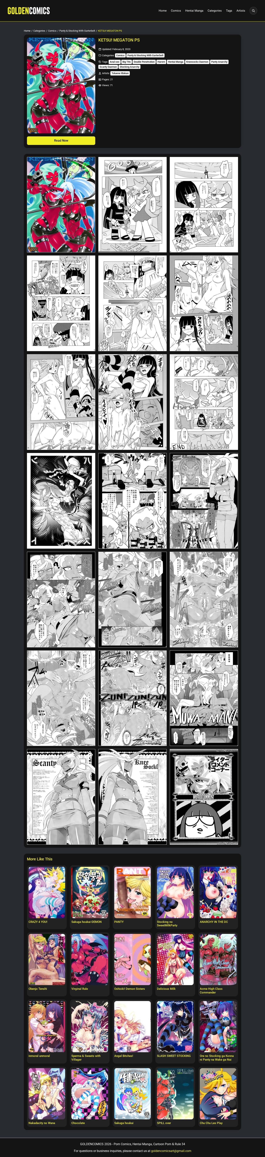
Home (163, 10)
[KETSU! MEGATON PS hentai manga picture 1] (61, 204)
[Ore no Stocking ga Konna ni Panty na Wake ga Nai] (218, 1026)
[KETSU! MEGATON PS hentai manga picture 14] (132, 599)
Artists (240, 10)
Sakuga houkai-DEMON (86, 922)
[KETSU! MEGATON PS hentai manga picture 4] (61, 303)
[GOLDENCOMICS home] (29, 10)
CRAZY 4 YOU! (38, 922)
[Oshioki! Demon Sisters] (132, 959)
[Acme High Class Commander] (218, 959)
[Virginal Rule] (89, 959)
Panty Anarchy (219, 61)
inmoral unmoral (39, 1056)
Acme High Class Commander (211, 990)
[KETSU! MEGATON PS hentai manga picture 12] (204, 500)
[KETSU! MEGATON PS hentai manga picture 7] (61, 402)
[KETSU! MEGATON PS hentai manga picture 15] (204, 599)
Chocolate (78, 1123)
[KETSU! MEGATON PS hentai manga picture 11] (132, 500)
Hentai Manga (194, 10)
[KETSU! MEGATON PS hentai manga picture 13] (61, 599)
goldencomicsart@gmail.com (171, 1151)
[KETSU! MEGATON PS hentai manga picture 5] (132, 303)
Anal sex (115, 61)
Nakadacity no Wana (42, 1123)
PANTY (119, 922)
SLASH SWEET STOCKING (174, 1056)
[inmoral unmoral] (47, 1026)
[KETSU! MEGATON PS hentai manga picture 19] (61, 796)
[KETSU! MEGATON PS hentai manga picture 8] (132, 402)
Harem (161, 61)
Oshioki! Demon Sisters (129, 989)
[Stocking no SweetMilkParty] (175, 892)
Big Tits (126, 61)
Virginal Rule (79, 989)
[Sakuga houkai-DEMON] (89, 892)
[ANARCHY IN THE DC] (218, 892)
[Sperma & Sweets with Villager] (89, 1026)
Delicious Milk (166, 989)
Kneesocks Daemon (197, 61)
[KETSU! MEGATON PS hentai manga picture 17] (132, 698)
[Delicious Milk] (175, 959)
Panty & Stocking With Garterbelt (77, 30)
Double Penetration (144, 61)
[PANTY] (132, 892)
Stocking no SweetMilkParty (167, 923)
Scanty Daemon (108, 66)
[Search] (253, 11)
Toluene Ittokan (120, 73)
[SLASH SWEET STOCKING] (175, 1026)
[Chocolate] (89, 1093)
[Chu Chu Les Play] (218, 1093)
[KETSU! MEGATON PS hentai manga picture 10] (61, 500)
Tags (229, 10)
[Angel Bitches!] (132, 1026)
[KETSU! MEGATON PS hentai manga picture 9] (204, 402)
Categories (215, 10)
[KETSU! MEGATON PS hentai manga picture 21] (204, 796)
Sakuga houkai (123, 1123)
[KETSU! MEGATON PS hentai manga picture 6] (204, 303)
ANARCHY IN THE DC (214, 922)
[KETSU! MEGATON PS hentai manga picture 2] (132, 204)
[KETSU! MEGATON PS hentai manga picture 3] (204, 204)
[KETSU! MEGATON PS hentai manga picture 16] (61, 698)
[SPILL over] (175, 1093)
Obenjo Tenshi (38, 989)
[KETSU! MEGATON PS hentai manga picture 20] (132, 796)
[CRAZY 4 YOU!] (47, 892)
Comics (176, 10)
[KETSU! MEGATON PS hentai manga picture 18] (204, 698)
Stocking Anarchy (129, 66)
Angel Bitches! (123, 1056)
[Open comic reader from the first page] (61, 85)
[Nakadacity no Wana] (47, 1093)
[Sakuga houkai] (132, 1093)
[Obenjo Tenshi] (47, 959)
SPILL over (164, 1123)
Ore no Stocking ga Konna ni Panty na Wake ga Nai (217, 1057)
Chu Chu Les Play (211, 1123)
